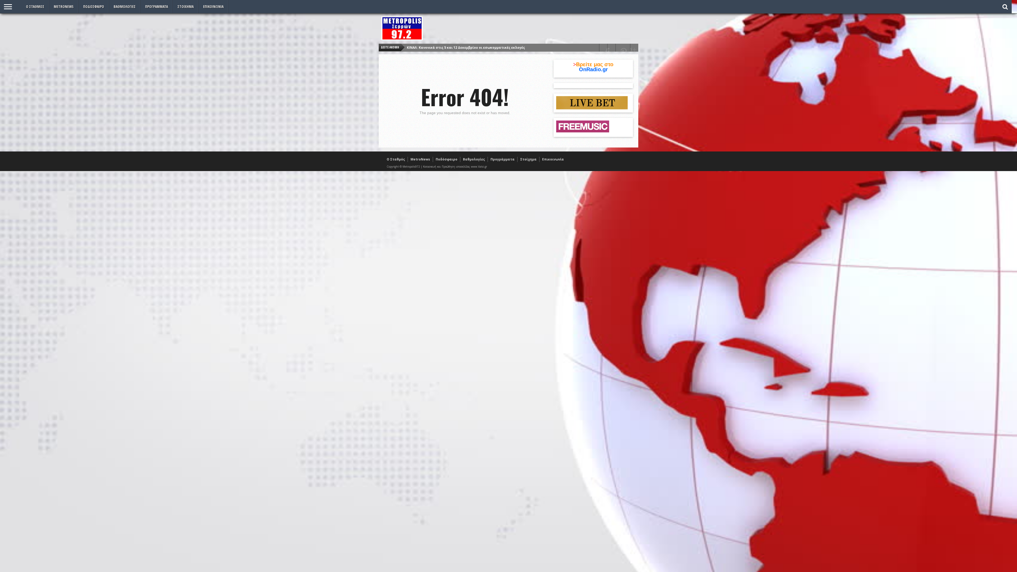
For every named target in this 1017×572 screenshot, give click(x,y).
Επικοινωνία (213, 6)
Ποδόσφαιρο (93, 6)
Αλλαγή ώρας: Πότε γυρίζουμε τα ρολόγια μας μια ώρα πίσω (458, 47)
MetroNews (64, 6)
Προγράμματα (156, 6)
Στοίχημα (185, 6)
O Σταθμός (35, 6)
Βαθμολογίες (125, 6)
